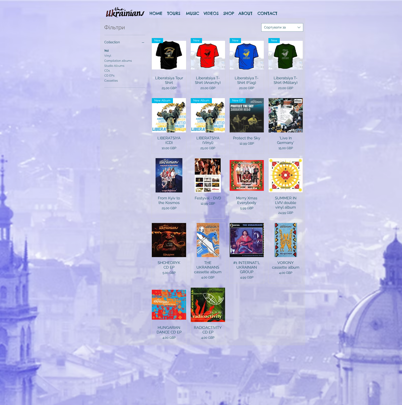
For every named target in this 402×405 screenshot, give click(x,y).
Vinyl (107, 55)
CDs (107, 70)
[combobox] (282, 27)
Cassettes (111, 80)
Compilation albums (118, 60)
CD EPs (109, 75)
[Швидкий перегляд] (285, 115)
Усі (106, 50)
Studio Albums (114, 65)
